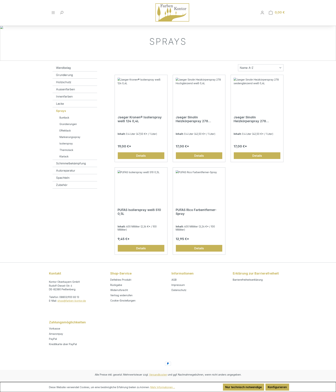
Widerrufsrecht (119, 290)
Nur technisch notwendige (243, 387)
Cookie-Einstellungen (122, 300)
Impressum (178, 284)
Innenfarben (64, 96)
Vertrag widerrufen (121, 295)
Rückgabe (116, 284)
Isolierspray (66, 143)
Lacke (60, 103)
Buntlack (64, 117)
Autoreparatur (65, 170)
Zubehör (62, 185)
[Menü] (53, 12)
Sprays (61, 111)
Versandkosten (158, 374)
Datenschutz (179, 290)
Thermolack (66, 149)
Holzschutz (63, 82)
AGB (174, 279)
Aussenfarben (65, 89)
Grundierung (64, 75)
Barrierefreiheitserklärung (248, 279)
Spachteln (62, 177)
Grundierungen (68, 124)
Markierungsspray (69, 137)
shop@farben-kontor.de (71, 300)
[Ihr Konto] (262, 12)
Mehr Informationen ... (162, 387)
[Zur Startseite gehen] (172, 12)
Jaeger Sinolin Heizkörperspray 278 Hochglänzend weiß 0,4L (195, 119)
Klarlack (64, 156)
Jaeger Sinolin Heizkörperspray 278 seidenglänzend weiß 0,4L (254, 119)
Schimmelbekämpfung (71, 163)
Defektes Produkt (120, 279)
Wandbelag (63, 68)
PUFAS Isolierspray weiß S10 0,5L (139, 212)
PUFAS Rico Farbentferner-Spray (196, 212)
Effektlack (65, 130)
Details (141, 155)
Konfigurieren (277, 387)
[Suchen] (61, 12)
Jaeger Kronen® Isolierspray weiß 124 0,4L (140, 119)
